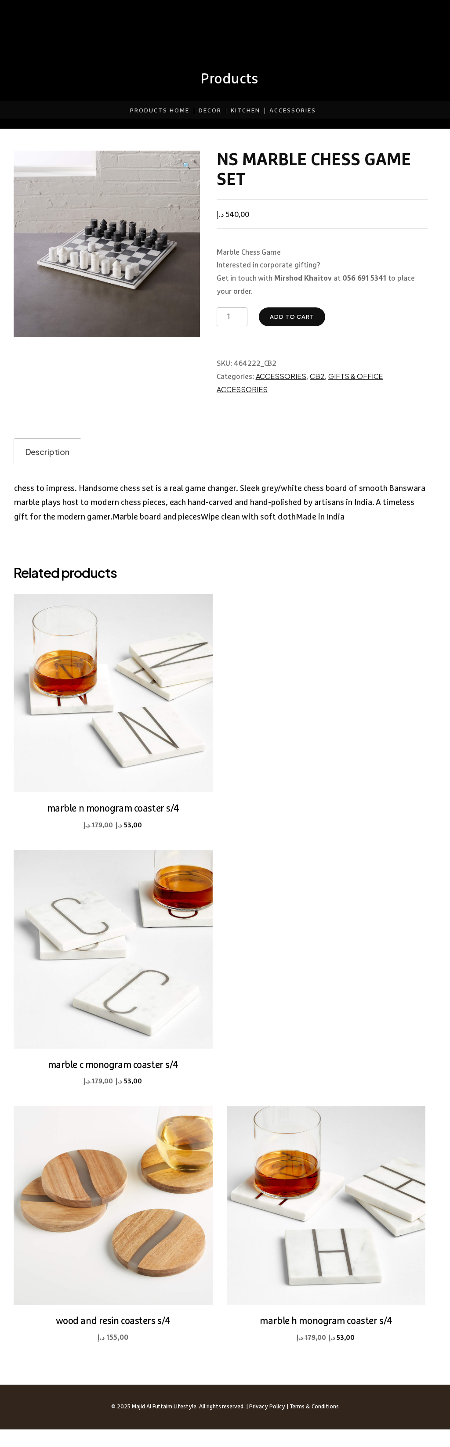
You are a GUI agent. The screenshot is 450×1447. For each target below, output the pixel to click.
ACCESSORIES (292, 111)
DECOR (210, 111)
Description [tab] (47, 452)
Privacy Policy (267, 1407)
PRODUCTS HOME (159, 111)
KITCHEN (245, 111)
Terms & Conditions (314, 1407)
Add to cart (292, 316)
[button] (186, 165)
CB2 (317, 376)
